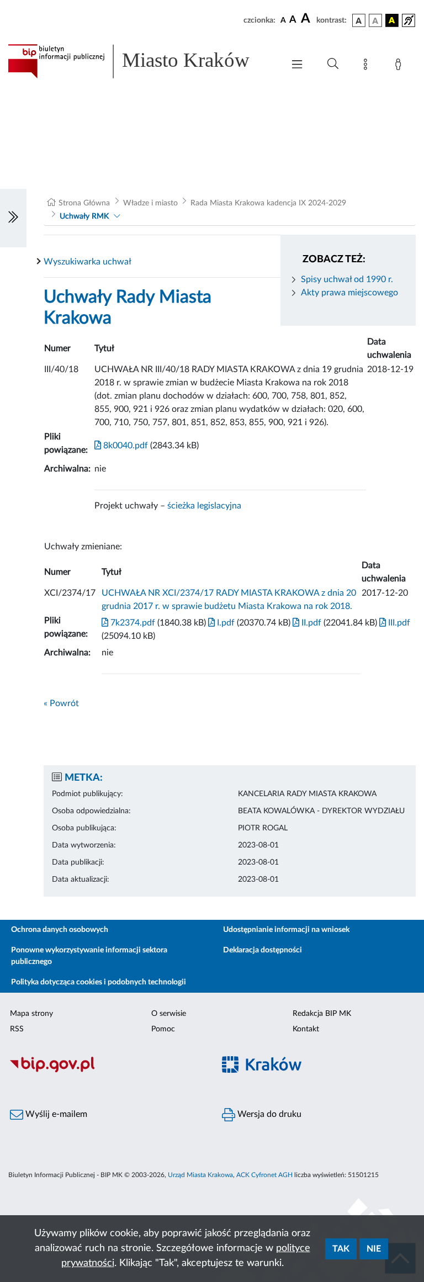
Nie (374, 1248)
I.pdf (225, 622)
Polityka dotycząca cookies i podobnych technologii (98, 982)
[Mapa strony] (367, 66)
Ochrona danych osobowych (59, 930)
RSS (17, 1029)
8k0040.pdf (124, 445)
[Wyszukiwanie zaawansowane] (332, 64)
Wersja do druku (268, 1114)
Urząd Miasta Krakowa (200, 1175)
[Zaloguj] (400, 66)
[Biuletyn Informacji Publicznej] (106, 1071)
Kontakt (306, 1029)
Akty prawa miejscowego (349, 292)
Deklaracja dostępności (262, 950)
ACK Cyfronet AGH (264, 1175)
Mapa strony (31, 1014)
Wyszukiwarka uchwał (87, 261)
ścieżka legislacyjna (204, 505)
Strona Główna (84, 203)
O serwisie (168, 1014)
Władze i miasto (150, 203)
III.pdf (398, 622)
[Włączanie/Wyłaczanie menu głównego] (297, 65)
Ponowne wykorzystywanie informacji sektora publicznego (89, 956)
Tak (340, 1248)
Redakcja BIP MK (322, 1014)
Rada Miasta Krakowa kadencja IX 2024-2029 (268, 203)
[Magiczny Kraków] (318, 1071)
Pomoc (163, 1029)
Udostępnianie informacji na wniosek (286, 930)
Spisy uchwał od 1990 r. (347, 279)
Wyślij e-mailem (55, 1114)
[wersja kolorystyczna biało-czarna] (375, 20)
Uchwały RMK (84, 216)
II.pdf (310, 622)
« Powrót (61, 703)
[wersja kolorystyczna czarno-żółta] (392, 20)
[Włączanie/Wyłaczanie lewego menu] (13, 218)
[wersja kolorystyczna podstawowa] (359, 20)
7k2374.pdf (131, 622)
